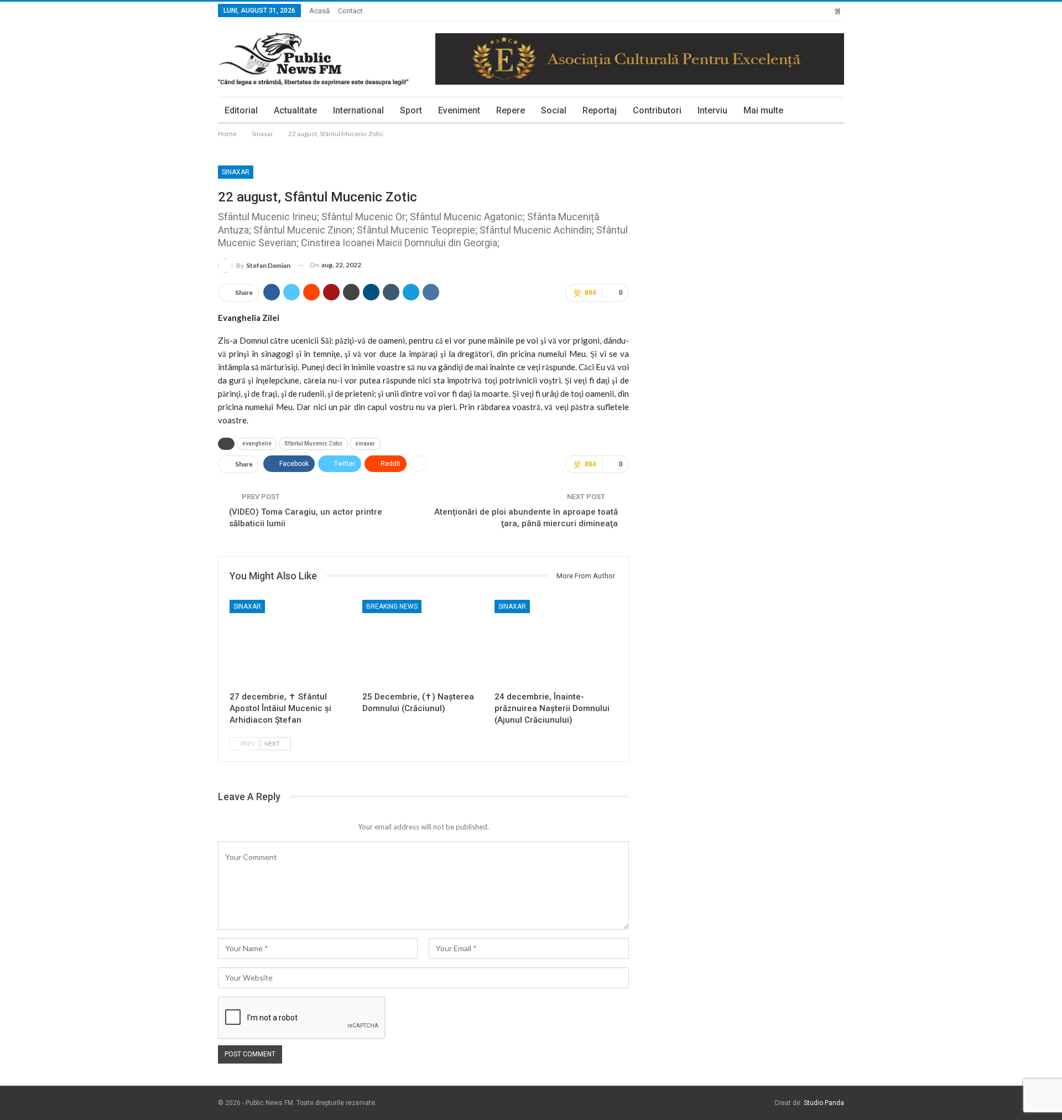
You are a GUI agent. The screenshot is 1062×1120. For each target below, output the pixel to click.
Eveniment (459, 110)
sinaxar (365, 443)
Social (553, 110)
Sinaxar (235, 172)
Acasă (319, 11)
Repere (510, 110)
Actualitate (295, 110)
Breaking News (392, 606)
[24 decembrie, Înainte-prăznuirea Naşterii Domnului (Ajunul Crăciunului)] (555, 643)
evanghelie (257, 443)
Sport (411, 110)
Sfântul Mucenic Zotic (313, 443)
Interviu (712, 110)
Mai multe (763, 110)
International (358, 110)
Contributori (657, 110)
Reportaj (599, 110)
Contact (350, 11)
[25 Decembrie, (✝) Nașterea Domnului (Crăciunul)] (423, 643)
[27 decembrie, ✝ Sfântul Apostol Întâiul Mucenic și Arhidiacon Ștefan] (291, 643)
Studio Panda (824, 1103)
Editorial (241, 110)
